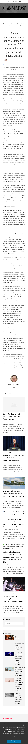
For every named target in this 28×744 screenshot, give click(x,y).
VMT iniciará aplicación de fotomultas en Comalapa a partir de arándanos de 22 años (14, 493)
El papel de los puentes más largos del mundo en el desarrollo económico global (19, 684)
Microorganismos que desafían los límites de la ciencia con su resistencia (20, 671)
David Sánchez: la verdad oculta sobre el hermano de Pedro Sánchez (12, 416)
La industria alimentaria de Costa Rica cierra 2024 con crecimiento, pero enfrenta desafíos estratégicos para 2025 (12, 557)
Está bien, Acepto (14, 741)
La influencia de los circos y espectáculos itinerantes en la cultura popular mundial (19, 658)
